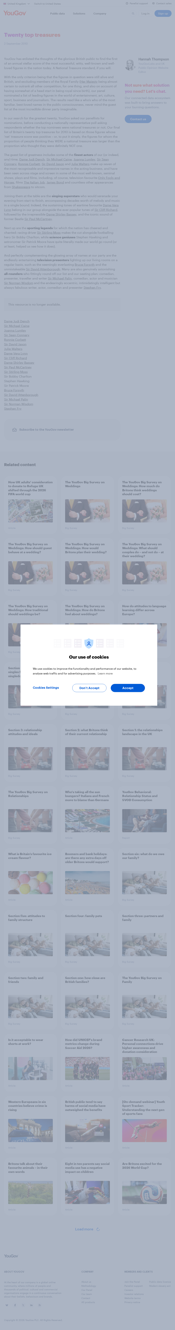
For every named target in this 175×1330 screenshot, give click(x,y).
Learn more (105, 673)
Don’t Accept (89, 687)
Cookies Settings (46, 687)
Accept (127, 687)
